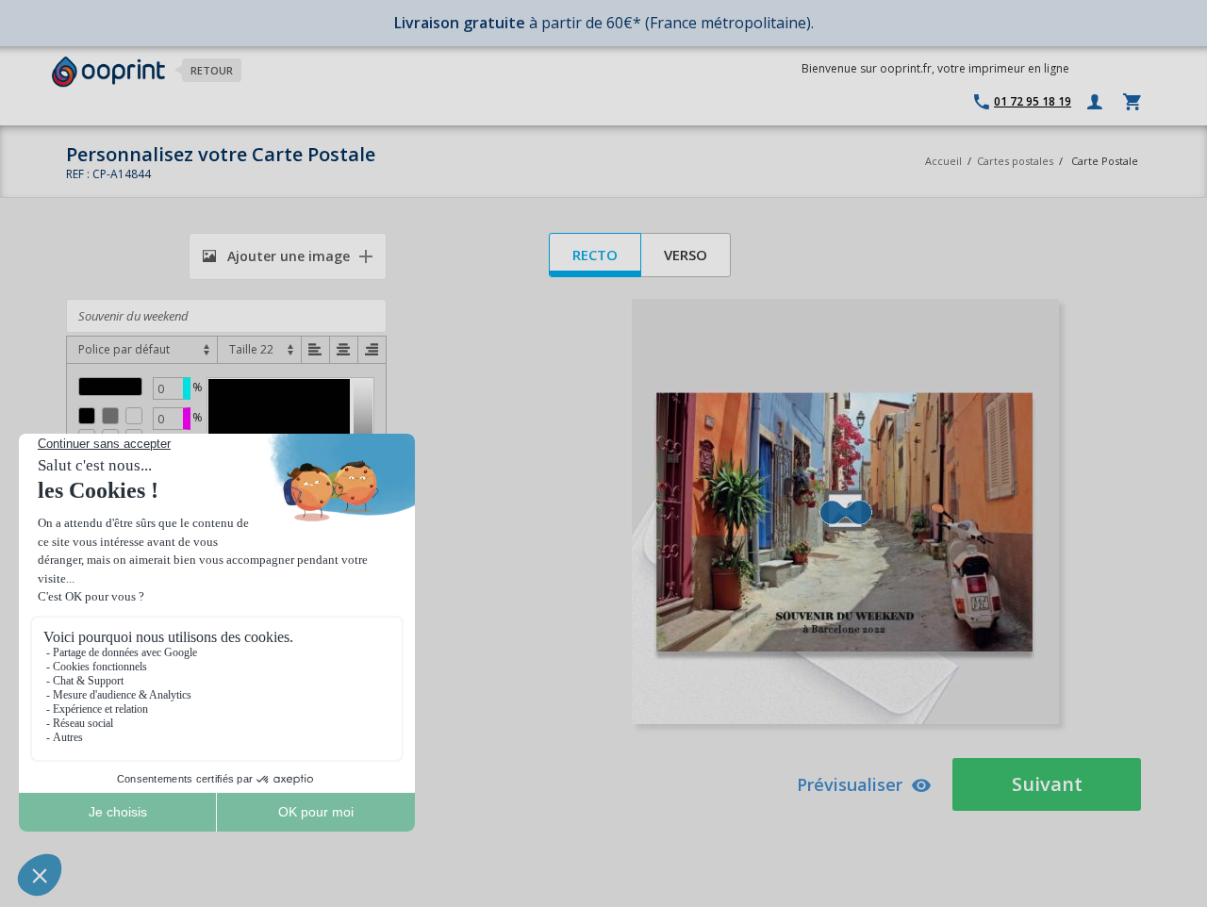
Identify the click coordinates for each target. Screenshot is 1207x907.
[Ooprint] (108, 72)
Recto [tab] (595, 254)
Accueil (943, 161)
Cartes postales (1015, 161)
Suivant (1047, 784)
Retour (211, 70)
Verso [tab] (685, 254)
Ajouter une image (286, 256)
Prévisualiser (849, 784)
